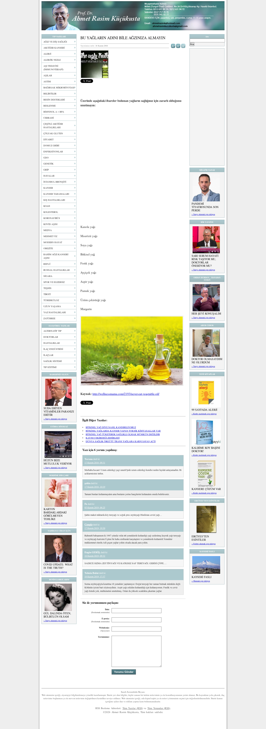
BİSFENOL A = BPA (53, 111)
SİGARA (47, 275)
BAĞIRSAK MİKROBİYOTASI (58, 87)
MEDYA (47, 230)
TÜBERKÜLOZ (51, 300)
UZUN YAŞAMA (52, 306)
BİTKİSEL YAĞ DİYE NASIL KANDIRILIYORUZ (111, 427)
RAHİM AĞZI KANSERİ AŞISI (55, 256)
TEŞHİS (47, 288)
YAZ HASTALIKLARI (54, 312)
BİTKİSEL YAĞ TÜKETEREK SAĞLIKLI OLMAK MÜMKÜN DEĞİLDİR (123, 434)
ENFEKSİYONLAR (53, 151)
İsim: (100, 611)
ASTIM (47, 81)
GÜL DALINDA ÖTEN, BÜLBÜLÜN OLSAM (57, 614)
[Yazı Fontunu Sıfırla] (183, 45)
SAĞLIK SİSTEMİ (52, 361)
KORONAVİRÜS (51, 218)
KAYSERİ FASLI (201, 577)
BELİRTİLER (49, 93)
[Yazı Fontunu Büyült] (173, 45)
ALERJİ (47, 53)
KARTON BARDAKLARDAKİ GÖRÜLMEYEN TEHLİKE (55, 514)
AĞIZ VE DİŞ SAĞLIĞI (55, 41)
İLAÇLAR (48, 354)
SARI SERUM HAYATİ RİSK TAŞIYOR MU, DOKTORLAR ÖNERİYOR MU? (205, 261)
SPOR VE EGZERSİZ (54, 282)
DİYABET (48, 139)
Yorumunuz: (104, 636)
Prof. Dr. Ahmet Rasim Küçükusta (133, 15)
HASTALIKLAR (51, 342)
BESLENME (49, 105)
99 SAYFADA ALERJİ (204, 410)
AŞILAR (47, 75)
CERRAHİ (48, 117)
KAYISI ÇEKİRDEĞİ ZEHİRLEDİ (103, 437)
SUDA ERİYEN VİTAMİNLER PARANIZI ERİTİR (59, 411)
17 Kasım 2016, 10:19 (95, 486)
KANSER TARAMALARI (56, 193)
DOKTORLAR (50, 336)
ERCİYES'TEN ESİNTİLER (200, 537)
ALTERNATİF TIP (52, 330)
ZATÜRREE (49, 318)
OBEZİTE (48, 248)
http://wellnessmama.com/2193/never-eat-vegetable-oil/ (125, 394)
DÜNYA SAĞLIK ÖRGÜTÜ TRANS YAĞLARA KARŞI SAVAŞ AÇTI (121, 441)
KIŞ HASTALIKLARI (54, 199)
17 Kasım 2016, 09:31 (95, 462)
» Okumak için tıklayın (201, 581)
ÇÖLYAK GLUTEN (53, 133)
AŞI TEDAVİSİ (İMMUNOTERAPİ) (53, 67)
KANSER (48, 187)
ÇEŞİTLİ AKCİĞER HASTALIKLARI (53, 125)
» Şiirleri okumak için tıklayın (204, 543)
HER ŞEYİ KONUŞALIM (206, 313)
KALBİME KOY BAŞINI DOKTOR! (206, 449)
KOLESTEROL (50, 211)
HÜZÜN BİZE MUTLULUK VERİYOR (58, 461)
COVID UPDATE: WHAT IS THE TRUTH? (58, 566)
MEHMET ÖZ (50, 236)
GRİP (46, 169)
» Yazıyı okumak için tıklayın (55, 418)
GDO (46, 157)
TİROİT (47, 294)
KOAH (46, 205)
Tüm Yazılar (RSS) (132, 708)
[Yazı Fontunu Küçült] (178, 45)
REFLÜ (47, 263)
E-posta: (100, 620)
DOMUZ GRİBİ (51, 145)
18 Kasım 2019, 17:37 (95, 576)
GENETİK (48, 163)
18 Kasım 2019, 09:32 (95, 555)
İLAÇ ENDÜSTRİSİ (53, 348)
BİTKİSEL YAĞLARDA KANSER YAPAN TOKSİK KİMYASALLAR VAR (123, 430)
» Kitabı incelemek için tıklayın (204, 413)
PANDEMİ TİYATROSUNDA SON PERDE (205, 207)
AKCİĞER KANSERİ (54, 47)
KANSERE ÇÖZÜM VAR (206, 489)
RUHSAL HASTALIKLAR (56, 269)
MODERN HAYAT (52, 242)
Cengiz (88, 524)
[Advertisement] (133, 139)
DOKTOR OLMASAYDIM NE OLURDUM (207, 360)
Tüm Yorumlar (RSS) (158, 708)
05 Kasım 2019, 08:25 (95, 507)
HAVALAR (49, 175)
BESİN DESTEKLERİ (54, 99)
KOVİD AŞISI (50, 224)
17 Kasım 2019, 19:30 (95, 528)
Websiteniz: (104, 629)
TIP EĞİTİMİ (49, 367)
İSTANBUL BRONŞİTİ (54, 181)
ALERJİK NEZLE (52, 59)
